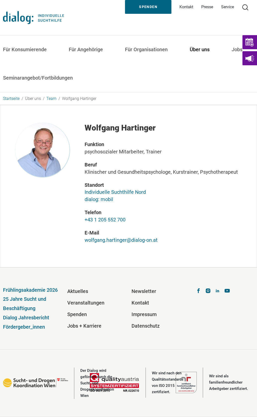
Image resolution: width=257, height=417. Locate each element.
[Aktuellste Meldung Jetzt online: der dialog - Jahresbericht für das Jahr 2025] (249, 58)
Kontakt (186, 7)
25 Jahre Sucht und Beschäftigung (24, 303)
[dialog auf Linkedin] (217, 291)
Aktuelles (77, 291)
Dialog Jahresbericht (26, 318)
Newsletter (144, 291)
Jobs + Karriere (84, 326)
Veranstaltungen (85, 303)
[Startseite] (33, 17)
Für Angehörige (86, 49)
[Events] (249, 42)
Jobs (237, 49)
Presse (207, 7)
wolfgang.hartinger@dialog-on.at (121, 240)
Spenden (148, 7)
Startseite (11, 98)
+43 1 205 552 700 (105, 220)
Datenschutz (146, 326)
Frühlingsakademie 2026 (30, 290)
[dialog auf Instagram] (208, 291)
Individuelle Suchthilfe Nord (115, 192)
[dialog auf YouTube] (227, 291)
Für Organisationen (146, 49)
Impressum (144, 314)
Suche (247, 7)
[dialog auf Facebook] (198, 291)
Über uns (200, 49)
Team (51, 98)
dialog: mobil (99, 199)
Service (227, 7)
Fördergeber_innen (24, 327)
